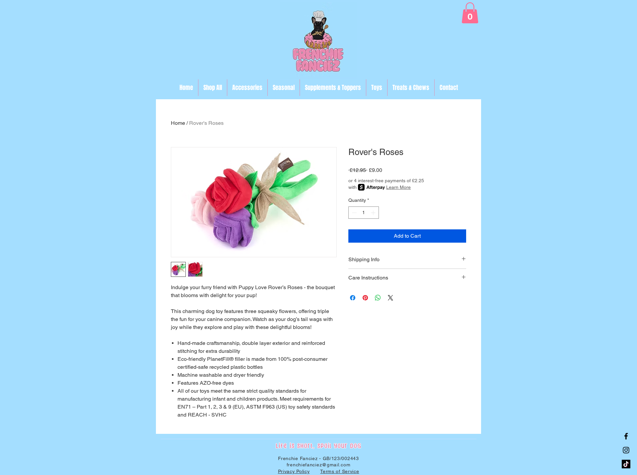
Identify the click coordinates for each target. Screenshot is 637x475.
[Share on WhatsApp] (378, 298)
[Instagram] (626, 450)
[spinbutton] (364, 212)
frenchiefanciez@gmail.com (319, 464)
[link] (470, 12)
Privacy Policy (294, 471)
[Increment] (374, 212)
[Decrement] (353, 212)
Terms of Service (339, 471)
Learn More (398, 187)
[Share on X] (390, 298)
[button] (284, 87)
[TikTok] (626, 464)
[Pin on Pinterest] (365, 298)
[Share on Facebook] (353, 298)
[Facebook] (626, 436)
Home (178, 123)
